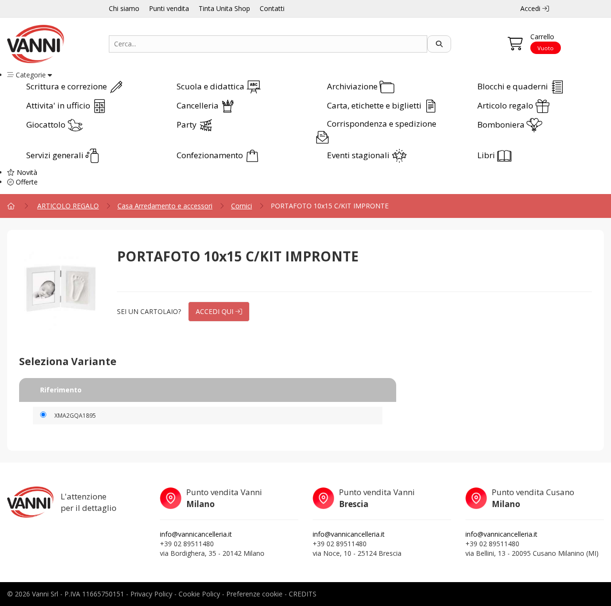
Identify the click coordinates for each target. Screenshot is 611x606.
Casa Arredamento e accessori (164, 205)
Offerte (26, 181)
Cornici (241, 205)
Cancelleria (199, 105)
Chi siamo (124, 8)
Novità (26, 172)
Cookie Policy (199, 593)
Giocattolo (46, 124)
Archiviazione (353, 86)
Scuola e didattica (211, 86)
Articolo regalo (506, 105)
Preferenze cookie (254, 593)
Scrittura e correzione (67, 86)
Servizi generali (55, 155)
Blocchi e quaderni (513, 86)
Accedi (531, 8)
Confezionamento (211, 155)
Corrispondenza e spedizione (381, 123)
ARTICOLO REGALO (68, 205)
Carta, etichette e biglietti (375, 105)
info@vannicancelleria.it (196, 534)
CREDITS (302, 593)
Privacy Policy (151, 593)
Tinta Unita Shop (224, 8)
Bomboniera (502, 124)
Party (188, 124)
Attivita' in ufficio (59, 105)
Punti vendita (169, 8)
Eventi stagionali (359, 155)
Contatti (272, 8)
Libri (487, 155)
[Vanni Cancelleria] (51, 44)
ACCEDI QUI (215, 311)
